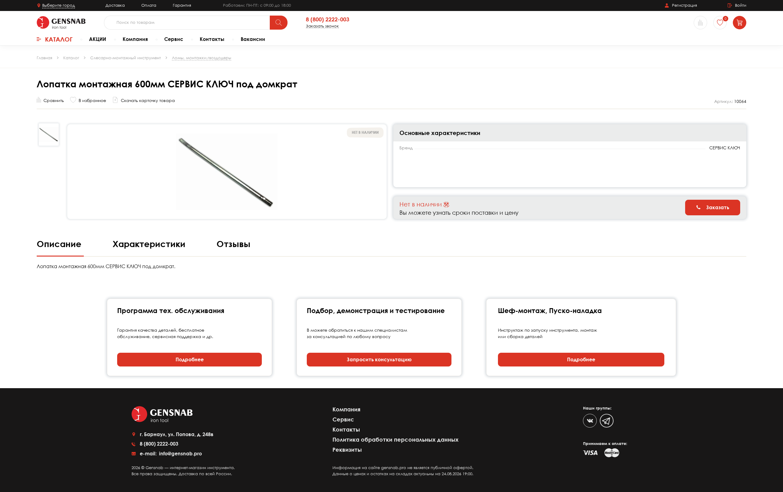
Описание (60, 244)
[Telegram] (607, 421)
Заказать (717, 207)
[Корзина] (739, 22)
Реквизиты (347, 449)
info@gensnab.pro (180, 453)
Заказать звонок (322, 26)
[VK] (590, 421)
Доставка (115, 5)
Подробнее (190, 359)
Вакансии (253, 39)
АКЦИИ (97, 39)
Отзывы (233, 244)
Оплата (148, 5)
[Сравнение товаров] (700, 22)
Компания (135, 39)
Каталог (58, 39)
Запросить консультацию (379, 359)
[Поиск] (279, 23)
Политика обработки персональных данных (395, 439)
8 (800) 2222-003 (327, 19)
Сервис (173, 39)
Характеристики (150, 244)
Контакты (212, 39)
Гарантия (182, 5)
